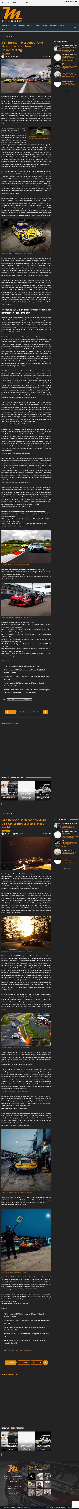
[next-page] (6, 804)
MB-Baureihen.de (67, 73)
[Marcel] (3, 56)
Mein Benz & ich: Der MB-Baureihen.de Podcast (69, 75)
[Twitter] (73, 1)
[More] (45, 712)
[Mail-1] (66, 1)
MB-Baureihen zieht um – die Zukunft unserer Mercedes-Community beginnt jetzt (9, 797)
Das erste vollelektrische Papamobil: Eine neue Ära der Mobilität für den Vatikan (43, 797)
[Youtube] (76, 1)
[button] (75, 27)
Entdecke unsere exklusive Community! (68, 84)
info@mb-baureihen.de (15, 1492)
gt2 (17, 699)
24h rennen (11, 699)
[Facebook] (68, 1)
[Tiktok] (76, 4)
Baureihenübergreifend (9, 793)
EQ (43, 793)
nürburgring (27, 699)
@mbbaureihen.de (42, 1467)
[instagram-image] (31, 1476)
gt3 (21, 699)
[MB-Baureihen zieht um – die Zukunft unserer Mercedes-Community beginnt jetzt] (9, 790)
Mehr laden (65, 91)
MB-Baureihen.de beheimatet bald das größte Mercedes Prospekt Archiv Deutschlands (26, 796)
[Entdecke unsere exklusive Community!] (57, 83)
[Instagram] (71, 1)
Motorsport (8, 36)
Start (2, 36)
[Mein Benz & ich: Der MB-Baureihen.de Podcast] (57, 74)
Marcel (10, 56)
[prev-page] (2, 804)
